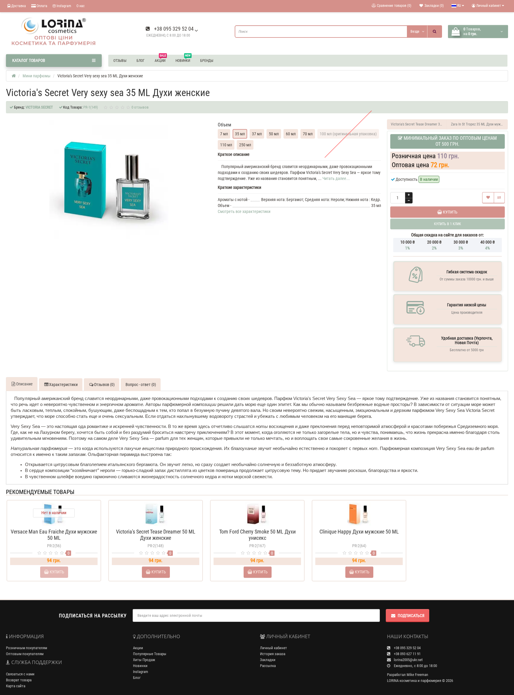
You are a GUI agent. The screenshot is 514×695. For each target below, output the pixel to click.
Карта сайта (15, 686)
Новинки (183, 60)
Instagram (63, 6)
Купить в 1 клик (155, 523)
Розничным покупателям (26, 648)
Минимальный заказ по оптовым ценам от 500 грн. (449, 141)
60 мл (291, 133)
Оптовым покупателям (24, 654)
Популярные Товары (149, 654)
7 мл (224, 133)
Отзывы (119, 61)
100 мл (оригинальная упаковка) (348, 133)
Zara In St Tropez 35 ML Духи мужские (479, 124)
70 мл (308, 133)
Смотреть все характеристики (244, 211)
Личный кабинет (273, 648)
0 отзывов (140, 107)
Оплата (41, 6)
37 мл (257, 133)
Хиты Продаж (144, 660)
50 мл (274, 133)
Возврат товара (19, 680)
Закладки (267, 660)
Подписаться (411, 615)
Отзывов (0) (104, 384)
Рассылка (268, 665)
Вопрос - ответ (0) (141, 384)
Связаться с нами (20, 674)
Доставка (18, 6)
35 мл (240, 133)
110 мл (226, 144)
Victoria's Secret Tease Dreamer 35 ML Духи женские (419, 124)
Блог (141, 61)
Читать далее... (336, 178)
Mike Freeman (417, 674)
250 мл (245, 144)
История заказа (272, 654)
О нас (80, 6)
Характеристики (63, 384)
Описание (24, 384)
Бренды (206, 61)
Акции (160, 60)
